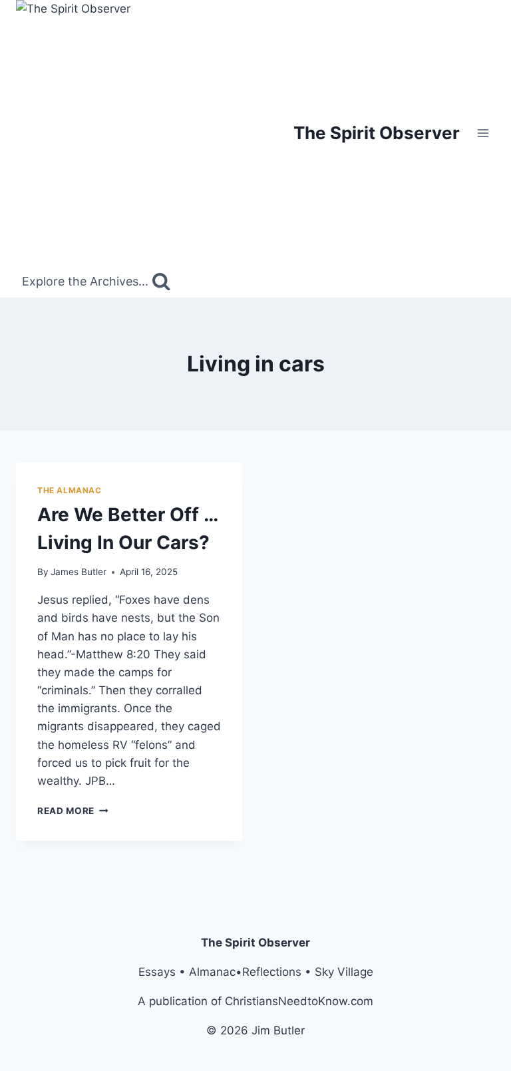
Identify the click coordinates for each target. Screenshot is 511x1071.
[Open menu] (482, 132)
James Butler (78, 571)
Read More (72, 810)
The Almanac (69, 490)
